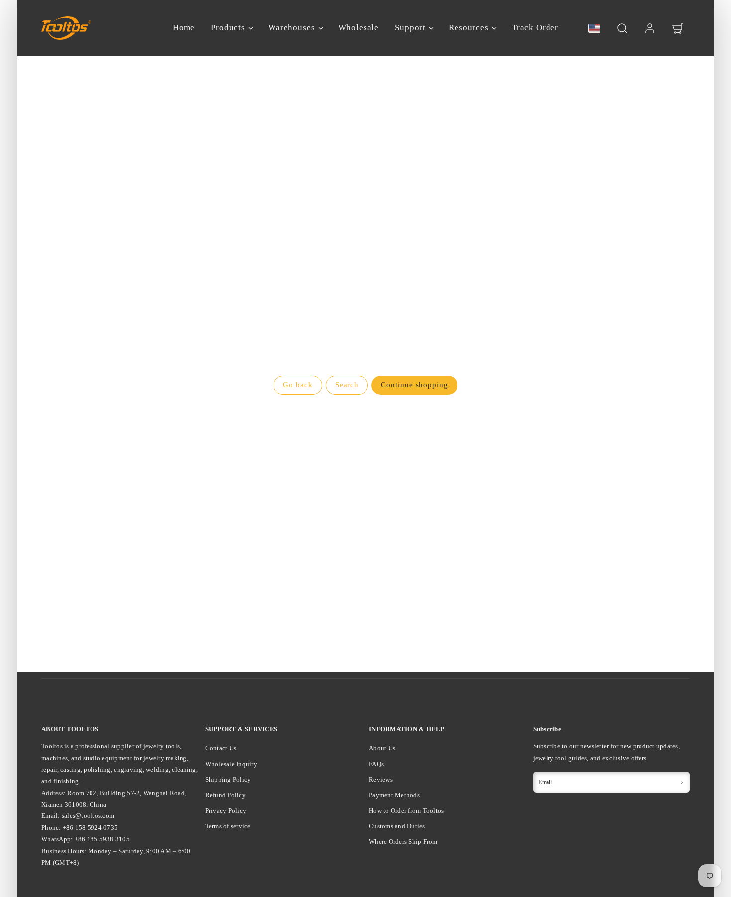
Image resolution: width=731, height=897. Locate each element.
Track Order (535, 27)
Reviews (381, 779)
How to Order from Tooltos (406, 810)
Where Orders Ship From (403, 841)
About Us (382, 748)
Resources (469, 27)
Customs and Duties (397, 826)
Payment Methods (394, 795)
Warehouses (291, 27)
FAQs (376, 764)
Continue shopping (414, 385)
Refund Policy (225, 795)
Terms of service (228, 826)
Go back (297, 385)
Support (410, 27)
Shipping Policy (228, 779)
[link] (650, 28)
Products (228, 27)
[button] (622, 28)
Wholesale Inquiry (231, 764)
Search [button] (347, 385)
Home (184, 27)
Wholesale (358, 27)
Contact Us (221, 748)
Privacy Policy (226, 810)
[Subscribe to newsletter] (682, 782)
